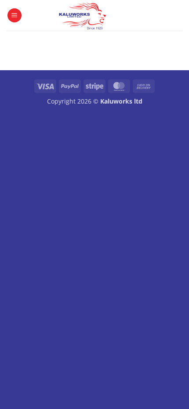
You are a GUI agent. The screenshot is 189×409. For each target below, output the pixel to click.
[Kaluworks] (82, 15)
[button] (14, 15)
